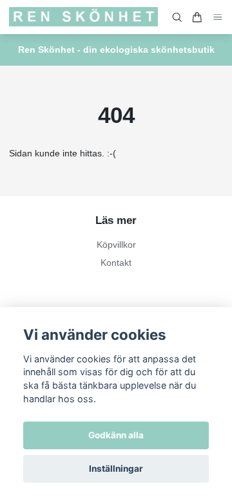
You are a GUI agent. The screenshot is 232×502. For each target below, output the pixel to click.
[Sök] (177, 17)
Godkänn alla (116, 435)
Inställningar (116, 468)
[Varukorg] (197, 17)
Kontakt (116, 262)
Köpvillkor (116, 244)
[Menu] (218, 17)
